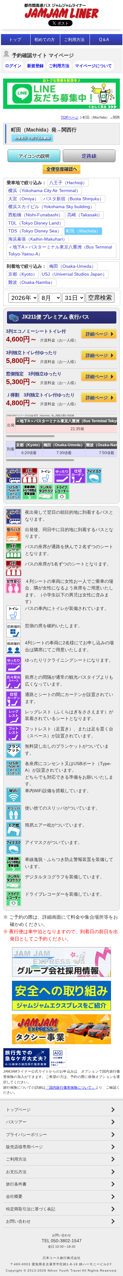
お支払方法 (16, 1171)
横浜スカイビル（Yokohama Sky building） (51, 206)
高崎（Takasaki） (84, 214)
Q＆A (104, 39)
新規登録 (35, 65)
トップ (15, 39)
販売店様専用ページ (24, 1146)
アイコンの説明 (34, 156)
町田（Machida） (83, 230)
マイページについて (93, 65)
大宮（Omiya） (23, 198)
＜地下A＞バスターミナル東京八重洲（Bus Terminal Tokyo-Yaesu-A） (60, 250)
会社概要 (14, 1196)
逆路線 (89, 156)
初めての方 (44, 39)
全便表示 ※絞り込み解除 (32, 138)
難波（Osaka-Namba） (31, 282)
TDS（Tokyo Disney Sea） (35, 230)
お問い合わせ (18, 1221)
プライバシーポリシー (26, 1134)
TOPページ (70, 117)
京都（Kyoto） (22, 274)
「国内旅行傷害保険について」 (70, 1087)
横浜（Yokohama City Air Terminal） (44, 190)
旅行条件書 (16, 1184)
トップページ (18, 1109)
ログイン (13, 65)
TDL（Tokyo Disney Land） (35, 222)
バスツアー (16, 1122)
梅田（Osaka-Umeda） (72, 266)
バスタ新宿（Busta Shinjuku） (73, 198)
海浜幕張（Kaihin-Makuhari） (37, 239)
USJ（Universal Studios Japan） (74, 274)
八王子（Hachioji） (68, 182)
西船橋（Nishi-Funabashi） (35, 214)
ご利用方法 (74, 39)
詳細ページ (97, 334)
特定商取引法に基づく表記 (30, 1209)
